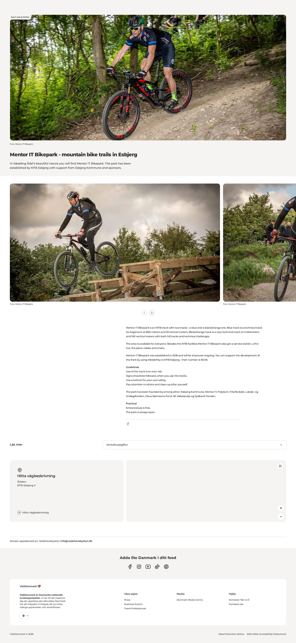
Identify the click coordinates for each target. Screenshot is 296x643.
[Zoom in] (281, 508)
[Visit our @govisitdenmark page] (157, 566)
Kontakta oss (236, 604)
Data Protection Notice (231, 634)
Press (127, 599)
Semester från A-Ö (239, 599)
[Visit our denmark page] (130, 566)
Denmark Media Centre (190, 599)
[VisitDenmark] (30, 586)
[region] (206, 491)
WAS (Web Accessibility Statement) (266, 634)
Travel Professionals (135, 608)
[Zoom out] (281, 516)
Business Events (133, 604)
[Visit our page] (139, 566)
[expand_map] (280, 466)
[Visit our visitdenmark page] (148, 566)
